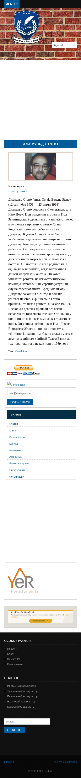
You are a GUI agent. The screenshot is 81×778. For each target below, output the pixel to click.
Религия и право (19, 463)
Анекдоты (15, 450)
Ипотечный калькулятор (21, 686)
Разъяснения (17, 437)
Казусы (13, 443)
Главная (9, 762)
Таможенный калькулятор (22, 691)
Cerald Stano (21, 351)
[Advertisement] (40, 94)
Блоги (10, 653)
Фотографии (16, 476)
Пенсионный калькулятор (22, 696)
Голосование (15, 664)
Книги (12, 430)
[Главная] (26, 26)
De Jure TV (13, 659)
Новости (12, 648)
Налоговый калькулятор (21, 701)
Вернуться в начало (65, 762)
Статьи (13, 423)
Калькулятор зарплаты (20, 706)
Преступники (18, 191)
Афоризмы (15, 456)
